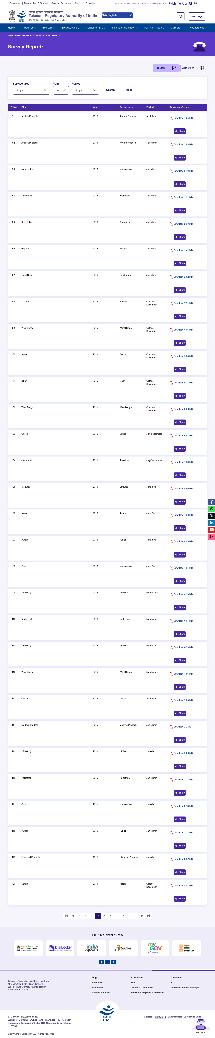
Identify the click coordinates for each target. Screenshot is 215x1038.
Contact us (137, 977)
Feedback (96, 982)
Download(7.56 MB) (183, 674)
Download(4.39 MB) (183, 594)
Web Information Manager (185, 987)
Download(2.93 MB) (183, 145)
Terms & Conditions (142, 987)
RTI (173, 982)
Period (76, 83)
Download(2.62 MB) (183, 859)
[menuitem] (11, 27)
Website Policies (100, 993)
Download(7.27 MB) (183, 197)
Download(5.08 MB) (183, 356)
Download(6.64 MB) (183, 621)
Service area (21, 83)
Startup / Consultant (85, 3)
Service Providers (61, 3)
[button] (170, 3)
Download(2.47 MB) (183, 250)
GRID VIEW (188, 68)
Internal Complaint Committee (147, 993)
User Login (197, 16)
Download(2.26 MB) (183, 753)
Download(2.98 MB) (183, 224)
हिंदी (195, 4)
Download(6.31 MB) (183, 383)
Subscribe (97, 987)
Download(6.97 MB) (183, 436)
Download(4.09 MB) (183, 542)
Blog (94, 977)
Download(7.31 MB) (183, 303)
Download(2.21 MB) (183, 833)
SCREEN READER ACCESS (154, 4)
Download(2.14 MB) (183, 780)
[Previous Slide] (101, 962)
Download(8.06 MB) (183, 330)
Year (56, 83)
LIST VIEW (160, 68)
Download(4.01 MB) (183, 568)
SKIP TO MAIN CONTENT (127, 4)
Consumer (15, 3)
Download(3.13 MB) (183, 171)
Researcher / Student (36, 3)
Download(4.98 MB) (183, 515)
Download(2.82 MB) (183, 277)
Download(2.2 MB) (183, 727)
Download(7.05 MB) (183, 118)
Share (182, 131)
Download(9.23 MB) (183, 700)
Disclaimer (176, 977)
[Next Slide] (113, 962)
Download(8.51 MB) (183, 886)
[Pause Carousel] (107, 962)
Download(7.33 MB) (183, 462)
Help (133, 982)
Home (10, 36)
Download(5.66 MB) (183, 489)
